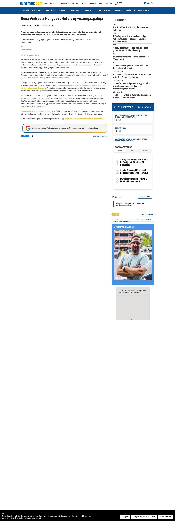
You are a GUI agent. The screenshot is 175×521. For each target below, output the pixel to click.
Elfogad (125, 517)
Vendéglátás (50, 10)
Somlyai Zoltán (44, 111)
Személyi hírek (74, 10)
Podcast (92, 3)
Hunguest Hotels (100, 136)
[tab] (120, 150)
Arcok (84, 3)
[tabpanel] (132, 171)
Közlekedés (62, 10)
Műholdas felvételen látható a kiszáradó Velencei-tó (133, 180)
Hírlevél (75, 3)
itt (142, 292)
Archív (36, 25)
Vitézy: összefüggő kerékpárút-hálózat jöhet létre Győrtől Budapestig (134, 162)
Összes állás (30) (144, 107)
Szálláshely (37, 10)
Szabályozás (88, 10)
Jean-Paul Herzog (28, 111)
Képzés (128, 10)
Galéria (109, 3)
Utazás (26, 10)
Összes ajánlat (145, 197)
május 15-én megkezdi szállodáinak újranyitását (84, 119)
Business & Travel (103, 10)
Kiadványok (65, 3)
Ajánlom (26, 136)
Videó (101, 3)
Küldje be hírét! (118, 3)
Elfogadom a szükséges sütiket (144, 517)
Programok (118, 10)
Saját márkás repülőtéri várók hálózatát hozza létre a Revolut (134, 171)
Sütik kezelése (165, 517)
